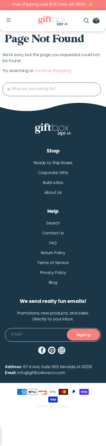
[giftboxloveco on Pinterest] (51, 350)
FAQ (53, 243)
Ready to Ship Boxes (53, 163)
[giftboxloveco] (53, 21)
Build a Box (53, 182)
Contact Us (53, 233)
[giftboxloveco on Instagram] (61, 350)
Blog (53, 282)
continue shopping (52, 70)
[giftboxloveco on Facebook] (42, 350)
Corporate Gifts (53, 173)
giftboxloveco (59, 406)
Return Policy (53, 253)
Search (53, 223)
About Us (53, 192)
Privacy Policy (53, 272)
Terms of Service (53, 263)
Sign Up (83, 335)
